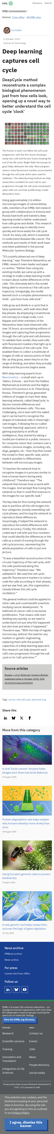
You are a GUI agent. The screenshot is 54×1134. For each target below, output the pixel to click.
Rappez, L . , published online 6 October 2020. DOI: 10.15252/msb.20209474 (27, 679)
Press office (18, 17)
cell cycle (26, 700)
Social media (37, 1073)
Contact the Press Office (17, 974)
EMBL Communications (14, 11)
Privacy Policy (20, 1113)
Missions (6, 1028)
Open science (22, 1084)
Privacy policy (9, 1084)
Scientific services (13, 1041)
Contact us (35, 1033)
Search (48, 3)
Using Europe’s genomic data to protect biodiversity (26, 876)
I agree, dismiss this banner (26, 1124)
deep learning (39, 700)
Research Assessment (39, 1084)
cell (18, 700)
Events (33, 1041)
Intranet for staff (32, 1088)
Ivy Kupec (17, 30)
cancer (11, 700)
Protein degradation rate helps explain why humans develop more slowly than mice (26, 823)
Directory (37, 3)
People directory (39, 1065)
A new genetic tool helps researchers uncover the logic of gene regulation (24, 927)
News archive (12, 960)
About (31, 1028)
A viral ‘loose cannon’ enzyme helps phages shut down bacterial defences (25, 771)
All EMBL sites (33, 17)
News (32, 1057)
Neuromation (10, 377)
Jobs (32, 1049)
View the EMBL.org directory (19, 1020)
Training (7, 1049)
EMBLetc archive (13, 954)
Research (8, 1033)
